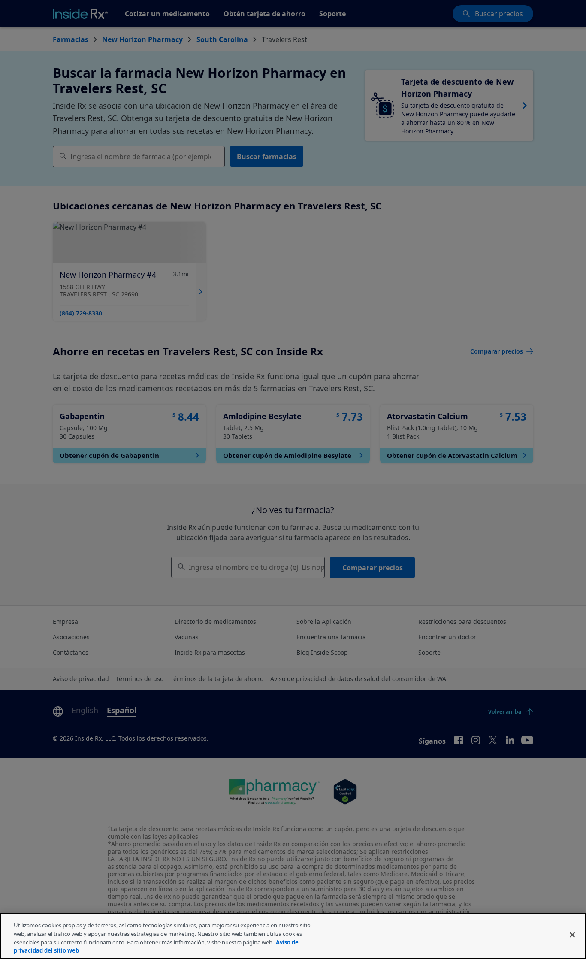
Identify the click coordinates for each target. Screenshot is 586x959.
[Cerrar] (572, 934)
